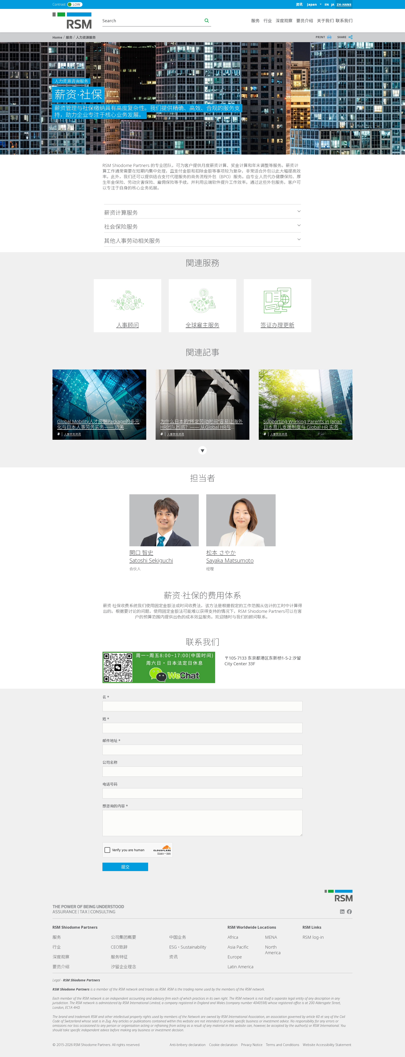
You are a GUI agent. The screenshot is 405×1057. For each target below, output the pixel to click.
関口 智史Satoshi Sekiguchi (151, 556)
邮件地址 (109, 740)
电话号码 (109, 784)
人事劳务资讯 (72, 434)
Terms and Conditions (282, 1044)
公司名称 (109, 762)
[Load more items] (202, 450)
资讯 (299, 4)
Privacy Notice (251, 1044)
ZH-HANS (344, 4)
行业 (56, 947)
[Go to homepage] (74, 20)
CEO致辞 (119, 947)
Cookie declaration (223, 1044)
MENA (271, 937)
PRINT (320, 37)
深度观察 (60, 957)
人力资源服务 (86, 37)
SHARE (341, 37)
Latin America (240, 966)
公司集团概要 (123, 937)
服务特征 (119, 957)
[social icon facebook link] (349, 911)
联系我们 (344, 20)
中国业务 (177, 937)
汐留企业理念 (123, 966)
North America (273, 949)
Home (57, 37)
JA (332, 4)
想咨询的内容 (113, 806)
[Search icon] (207, 20)
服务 (69, 37)
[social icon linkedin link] (342, 911)
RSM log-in (313, 937)
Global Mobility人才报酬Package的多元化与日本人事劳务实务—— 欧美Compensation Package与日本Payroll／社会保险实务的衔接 (98, 424)
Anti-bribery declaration (188, 1044)
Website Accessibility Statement (327, 1044)
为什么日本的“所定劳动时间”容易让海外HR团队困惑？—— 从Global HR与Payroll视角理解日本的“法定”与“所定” (201, 424)
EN (327, 4)
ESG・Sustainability (187, 947)
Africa (233, 937)
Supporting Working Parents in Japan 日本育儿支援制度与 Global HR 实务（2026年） (302, 424)
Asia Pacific (238, 947)
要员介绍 (304, 20)
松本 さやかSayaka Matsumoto (230, 556)
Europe (235, 957)
